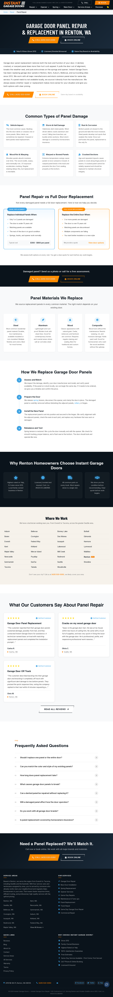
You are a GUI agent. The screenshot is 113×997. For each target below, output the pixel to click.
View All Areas (36, 927)
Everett (7, 541)
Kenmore (87, 541)
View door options (96, 243)
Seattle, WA (68, 652)
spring (35, 400)
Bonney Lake (62, 531)
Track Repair (65, 906)
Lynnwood (88, 547)
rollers (76, 403)
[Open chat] (106, 984)
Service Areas (84, 7)
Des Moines (62, 536)
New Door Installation (68, 885)
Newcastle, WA (35, 905)
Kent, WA (33, 901)
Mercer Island (36, 552)
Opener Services (67, 892)
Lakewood (61, 547)
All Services (8, 960)
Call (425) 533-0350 (45, 40)
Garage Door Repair (68, 881)
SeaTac (34, 562)
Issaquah (60, 541)
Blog (5, 944)
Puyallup (34, 557)
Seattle (60, 562)
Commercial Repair (68, 913)
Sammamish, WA (36, 910)
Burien (6, 536)
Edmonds (87, 536)
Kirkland (34, 547)
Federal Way (35, 541)
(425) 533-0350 (58, 574)
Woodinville (61, 567)
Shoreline (87, 562)
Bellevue (34, 531)
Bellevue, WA (8, 910)
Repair (32, 7)
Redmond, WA (9, 923)
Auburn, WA (34, 914)
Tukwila (34, 567)
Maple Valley (9, 552)
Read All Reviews (55, 709)
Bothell (86, 531)
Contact (6, 952)
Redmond (61, 557)
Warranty (7, 963)
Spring (55, 7)
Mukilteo (87, 552)
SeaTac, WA (13, 652)
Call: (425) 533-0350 (45, 857)
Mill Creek (61, 552)
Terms (6, 967)
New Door (68, 7)
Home (6, 12)
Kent (6, 547)
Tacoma (7, 567)
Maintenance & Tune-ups (70, 899)
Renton (89, 557)
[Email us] (57, 983)
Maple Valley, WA (10, 927)
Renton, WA (13, 697)
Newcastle (8, 557)
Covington (35, 536)
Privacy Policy (9, 971)
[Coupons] (108, 7)
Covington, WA (9, 914)
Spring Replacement (68, 888)
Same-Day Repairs (68, 895)
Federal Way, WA (36, 923)
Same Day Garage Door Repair (72, 909)
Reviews (99, 7)
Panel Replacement (68, 902)
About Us (7, 948)
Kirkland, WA (34, 918)
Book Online (73, 40)
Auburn (7, 531)
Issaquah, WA (8, 918)
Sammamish (9, 562)
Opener (44, 7)
